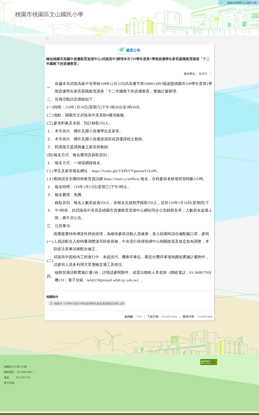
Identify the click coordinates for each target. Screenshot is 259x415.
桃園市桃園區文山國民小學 (242, 2)
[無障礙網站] (209, 364)
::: (221, 2)
